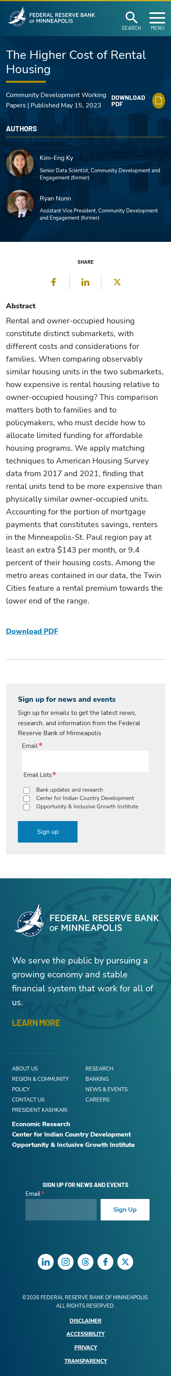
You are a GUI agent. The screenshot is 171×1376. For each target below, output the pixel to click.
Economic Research (41, 1124)
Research (99, 1068)
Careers (97, 1100)
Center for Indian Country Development (85, 798)
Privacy (85, 1348)
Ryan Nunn (55, 198)
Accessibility (85, 1334)
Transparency (85, 1361)
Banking (97, 1079)
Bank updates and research (69, 790)
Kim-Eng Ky (56, 158)
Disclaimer (85, 1321)
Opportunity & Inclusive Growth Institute (87, 806)
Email (30, 746)
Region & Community (40, 1079)
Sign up (47, 831)
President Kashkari (39, 1110)
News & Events (107, 1089)
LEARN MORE (36, 1022)
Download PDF (32, 631)
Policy (21, 1089)
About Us (25, 1068)
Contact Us (28, 1100)
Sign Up (125, 1209)
